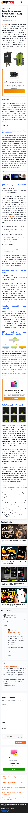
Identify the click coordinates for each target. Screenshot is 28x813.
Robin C (5, 18)
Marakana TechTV (7, 283)
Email (4, 728)
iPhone (6, 239)
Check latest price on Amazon (14, 91)
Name (4, 722)
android (9, 200)
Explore (8, 367)
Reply (5, 625)
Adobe (6, 247)
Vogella (4, 311)
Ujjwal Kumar (10, 615)
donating (12, 216)
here (11, 212)
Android (4, 24)
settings (12, 808)
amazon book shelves (8, 457)
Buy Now (14, 769)
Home (3, 8)
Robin (12, 630)
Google (21, 297)
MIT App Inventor (8, 351)
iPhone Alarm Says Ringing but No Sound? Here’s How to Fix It (14, 562)
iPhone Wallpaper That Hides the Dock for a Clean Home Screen (13, 583)
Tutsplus (4, 425)
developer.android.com (17, 105)
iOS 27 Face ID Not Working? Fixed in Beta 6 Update (14, 541)
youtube (23, 287)
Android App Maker (11, 664)
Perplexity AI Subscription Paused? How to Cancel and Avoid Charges (13, 605)
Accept (4, 810)
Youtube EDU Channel (8, 161)
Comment (5, 704)
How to (11, 18)
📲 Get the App (14, 398)
